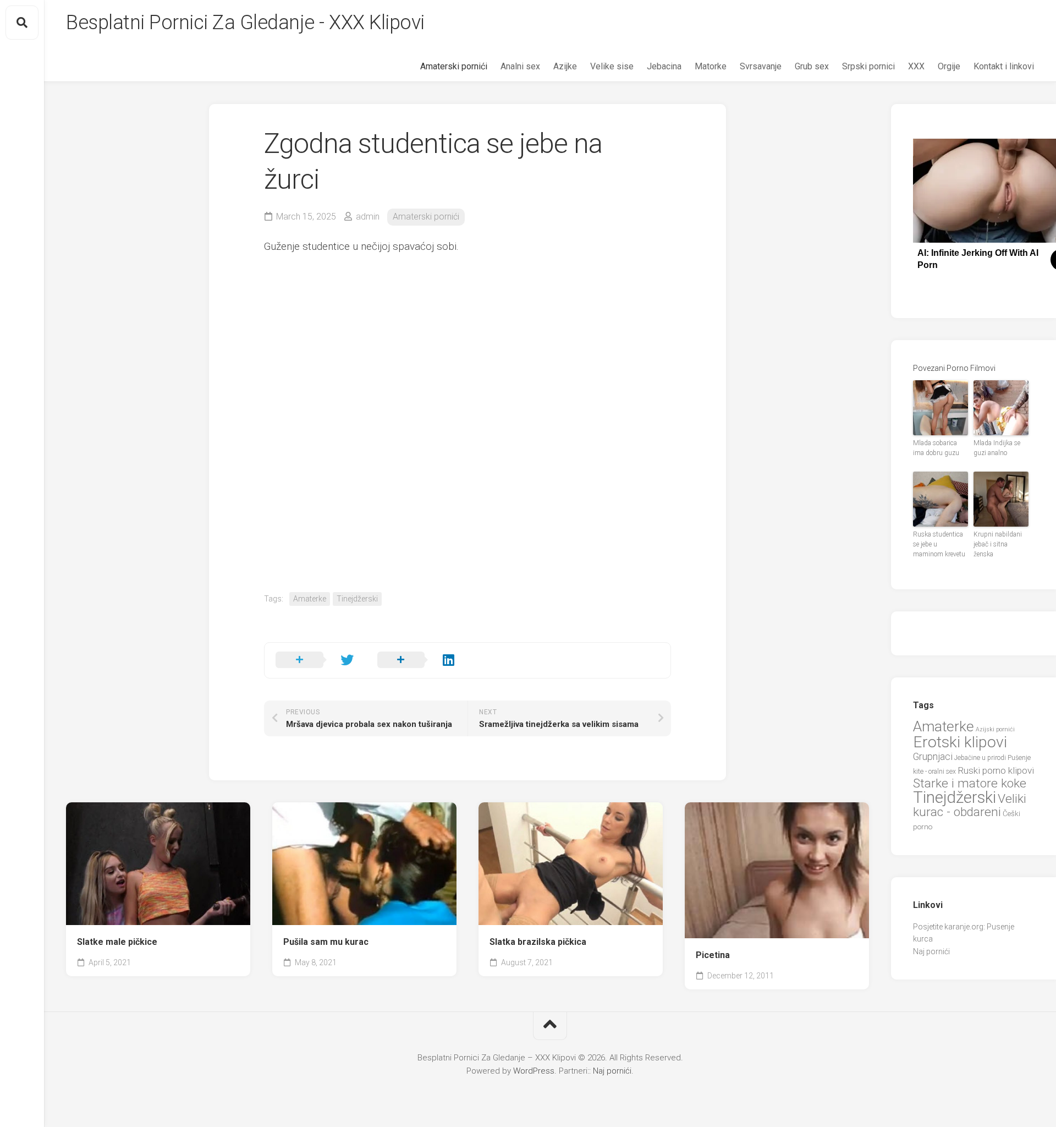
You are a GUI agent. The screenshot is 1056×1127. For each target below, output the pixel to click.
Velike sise (612, 66)
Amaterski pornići (453, 66)
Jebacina (664, 66)
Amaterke (309, 598)
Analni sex (520, 66)
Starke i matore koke (969, 783)
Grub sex (812, 66)
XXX (916, 66)
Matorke (711, 66)
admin (368, 216)
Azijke (565, 66)
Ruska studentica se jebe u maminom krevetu (939, 544)
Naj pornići (931, 951)
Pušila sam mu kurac (326, 942)
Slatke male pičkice (117, 942)
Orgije (949, 66)
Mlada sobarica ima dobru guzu (936, 448)
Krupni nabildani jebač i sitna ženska (998, 544)
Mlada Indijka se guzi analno (997, 448)
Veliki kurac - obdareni (969, 805)
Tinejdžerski (357, 598)
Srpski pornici (868, 66)
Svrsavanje (761, 66)
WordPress (533, 1071)
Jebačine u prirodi (980, 758)
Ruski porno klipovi (996, 770)
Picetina (713, 955)
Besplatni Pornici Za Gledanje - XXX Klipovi (245, 22)
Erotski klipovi (960, 742)
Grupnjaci (933, 756)
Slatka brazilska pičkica (538, 942)
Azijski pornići (995, 729)
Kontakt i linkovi (1004, 66)
